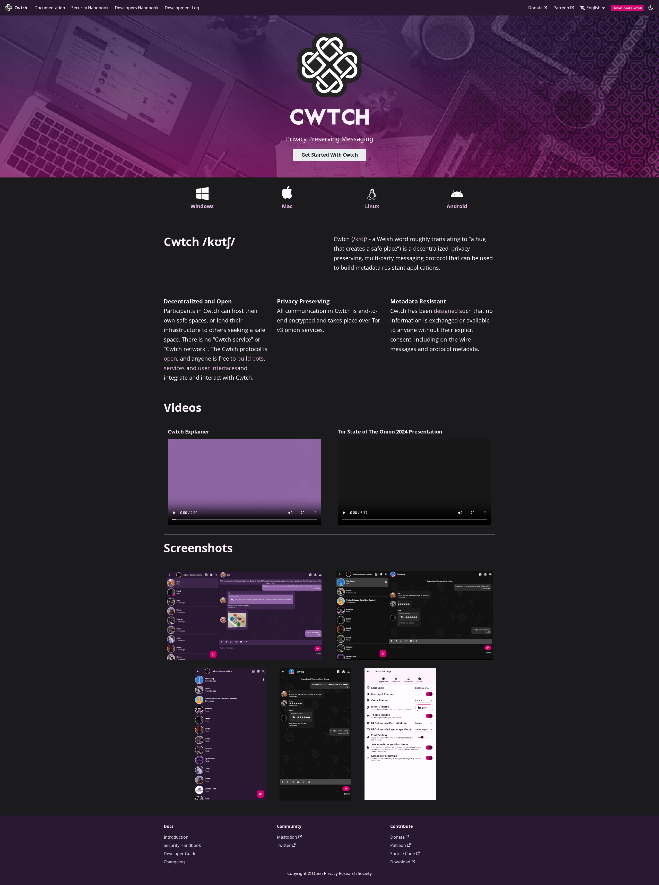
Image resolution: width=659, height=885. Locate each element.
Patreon (561, 8)
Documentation (49, 8)
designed (446, 311)
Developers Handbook (137, 8)
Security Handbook (90, 8)
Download (400, 862)
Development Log (182, 8)
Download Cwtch (627, 8)
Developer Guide (180, 853)
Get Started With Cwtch (329, 154)
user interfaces (217, 368)
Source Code (402, 853)
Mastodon (287, 837)
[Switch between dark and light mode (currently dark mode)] (651, 8)
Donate (535, 8)
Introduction (176, 837)
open (170, 358)
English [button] (593, 8)
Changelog (174, 862)
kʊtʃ (360, 239)
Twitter (284, 845)
